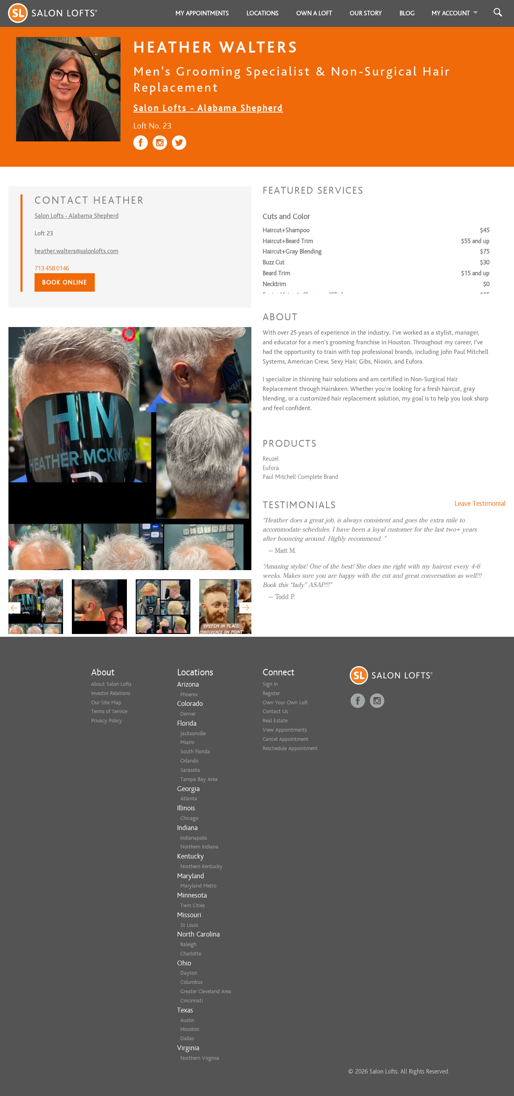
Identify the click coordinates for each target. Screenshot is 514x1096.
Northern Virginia (199, 1058)
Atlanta (188, 798)
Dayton (188, 973)
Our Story (366, 13)
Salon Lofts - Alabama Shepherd (208, 108)
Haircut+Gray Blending (292, 251)
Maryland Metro (198, 886)
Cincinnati (191, 1001)
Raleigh (188, 944)
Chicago (189, 818)
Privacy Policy (106, 721)
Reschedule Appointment (290, 748)
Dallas (187, 1038)
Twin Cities (192, 905)
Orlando (189, 761)
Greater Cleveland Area (205, 991)
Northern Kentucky (201, 866)
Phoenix (189, 694)
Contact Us (275, 711)
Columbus (191, 982)
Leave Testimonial (480, 504)
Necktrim (274, 284)
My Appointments (202, 13)
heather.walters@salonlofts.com (76, 251)
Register (271, 693)
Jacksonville (193, 733)
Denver (188, 714)
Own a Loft (314, 13)
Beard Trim (276, 273)
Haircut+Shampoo (286, 230)
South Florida (195, 751)
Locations (263, 13)
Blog (407, 13)
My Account (451, 13)
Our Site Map (106, 702)
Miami (187, 742)
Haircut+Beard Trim (288, 241)
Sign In (270, 684)
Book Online (64, 282)
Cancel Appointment (285, 739)
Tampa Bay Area (199, 779)
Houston (189, 1029)
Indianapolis (193, 838)
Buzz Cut (273, 262)
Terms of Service (109, 711)
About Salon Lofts (111, 684)
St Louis (189, 925)
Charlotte (190, 954)
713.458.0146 (52, 268)
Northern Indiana (199, 847)
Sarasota (190, 770)
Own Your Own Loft (285, 702)
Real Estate (275, 721)
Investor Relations (110, 693)
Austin (187, 1020)
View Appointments (285, 730)
